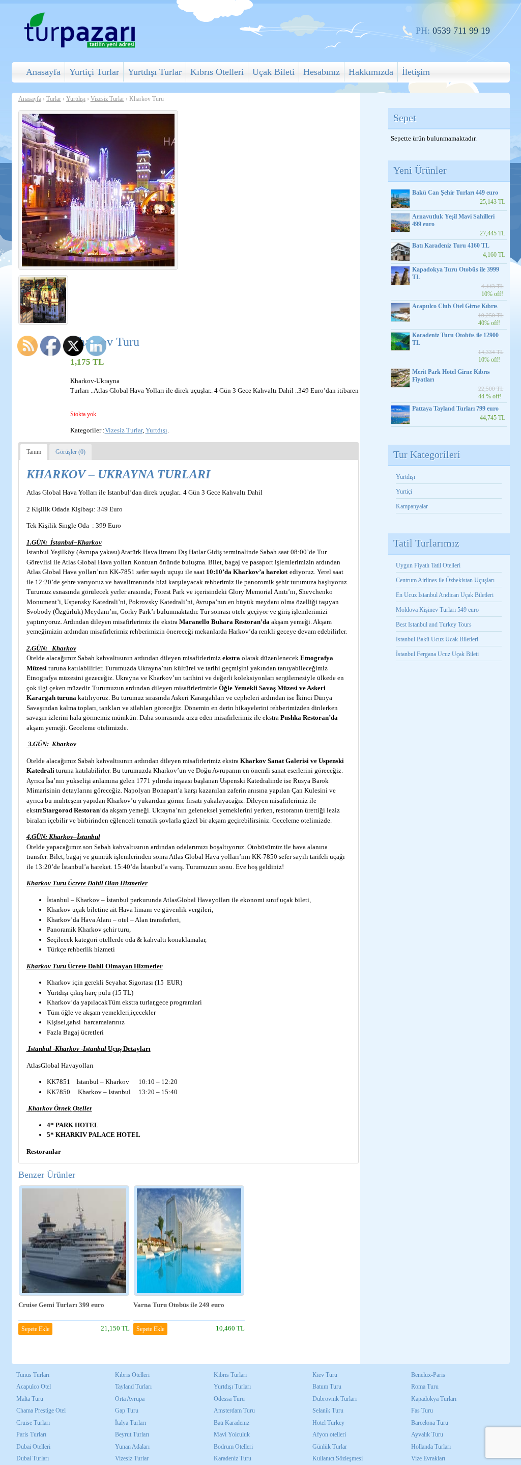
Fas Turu (422, 1410)
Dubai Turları (32, 1458)
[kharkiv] (43, 300)
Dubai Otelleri (33, 1446)
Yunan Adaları (132, 1446)
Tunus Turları (32, 1374)
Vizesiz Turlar (107, 98)
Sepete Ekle (35, 1329)
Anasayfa (43, 72)
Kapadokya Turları (433, 1398)
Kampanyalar (412, 506)
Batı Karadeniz (231, 1422)
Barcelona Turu (429, 1422)
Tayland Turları (133, 1386)
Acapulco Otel (33, 1386)
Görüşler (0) (70, 451)
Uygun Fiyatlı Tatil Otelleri (428, 565)
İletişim (416, 72)
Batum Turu (326, 1386)
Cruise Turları (33, 1422)
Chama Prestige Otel (41, 1410)
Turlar (53, 98)
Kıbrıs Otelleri (217, 72)
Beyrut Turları (132, 1434)
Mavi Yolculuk (232, 1434)
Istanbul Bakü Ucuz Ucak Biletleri (437, 639)
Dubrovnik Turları (334, 1398)
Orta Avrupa (129, 1398)
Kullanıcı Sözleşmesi (337, 1458)
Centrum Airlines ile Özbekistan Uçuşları (445, 580)
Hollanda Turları (431, 1446)
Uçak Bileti (273, 72)
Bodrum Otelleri (233, 1446)
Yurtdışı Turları (232, 1386)
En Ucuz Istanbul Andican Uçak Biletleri (445, 595)
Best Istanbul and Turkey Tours (434, 624)
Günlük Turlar (329, 1446)
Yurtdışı (75, 98)
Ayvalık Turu (427, 1434)
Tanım (33, 451)
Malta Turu (29, 1398)
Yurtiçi (404, 491)
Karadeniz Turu (232, 1458)
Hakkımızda (371, 72)
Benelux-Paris (428, 1374)
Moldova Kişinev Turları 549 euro (437, 609)
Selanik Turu (327, 1410)
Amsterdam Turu (234, 1410)
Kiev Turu (324, 1374)
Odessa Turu (229, 1398)
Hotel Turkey (328, 1422)
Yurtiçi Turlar (94, 72)
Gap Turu (126, 1410)
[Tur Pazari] (79, 46)
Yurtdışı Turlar (155, 72)
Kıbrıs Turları (230, 1374)
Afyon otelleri (329, 1434)
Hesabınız (321, 72)
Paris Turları (31, 1434)
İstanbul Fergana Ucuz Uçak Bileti (437, 654)
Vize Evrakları (428, 1458)
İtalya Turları (130, 1422)
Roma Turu (425, 1386)
